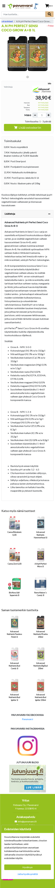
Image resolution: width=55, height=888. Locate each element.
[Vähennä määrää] (35, 115)
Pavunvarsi (27, 719)
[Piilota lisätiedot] (49, 214)
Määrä (27, 115)
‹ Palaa (50, 25)
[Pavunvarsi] (20, 6)
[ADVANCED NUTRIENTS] (41, 90)
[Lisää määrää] (48, 115)
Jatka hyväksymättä (27, 874)
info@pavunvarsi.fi (27, 821)
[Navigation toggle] (3, 6)
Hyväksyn (27, 867)
